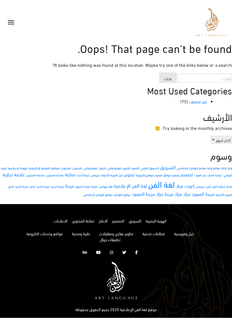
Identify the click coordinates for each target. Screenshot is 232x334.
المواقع (55, 168)
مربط (69, 185)
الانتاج (103, 221)
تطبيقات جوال (110, 239)
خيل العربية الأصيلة (112, 175)
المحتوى (77, 168)
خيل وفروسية (184, 233)
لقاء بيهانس (106, 186)
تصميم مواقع (171, 175)
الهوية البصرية (156, 221)
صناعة (70, 174)
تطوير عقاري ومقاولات (116, 233)
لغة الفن (161, 184)
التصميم (118, 221)
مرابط (94, 186)
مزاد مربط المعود (147, 193)
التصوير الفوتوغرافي (118, 168)
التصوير (135, 168)
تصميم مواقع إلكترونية (149, 175)
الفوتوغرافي (90, 168)
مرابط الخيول (82, 186)
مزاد (186, 193)
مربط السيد (57, 186)
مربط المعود (203, 193)
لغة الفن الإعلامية (130, 185)
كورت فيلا (185, 185)
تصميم (187, 174)
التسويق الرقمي (150, 168)
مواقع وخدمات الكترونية (44, 233)
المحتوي (66, 168)
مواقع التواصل (122, 194)
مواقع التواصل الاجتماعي (98, 194)
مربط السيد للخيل (39, 186)
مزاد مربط (173, 193)
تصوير (129, 174)
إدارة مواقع (219, 168)
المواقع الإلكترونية (39, 168)
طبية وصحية (81, 233)
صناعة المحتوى (55, 175)
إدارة (229, 168)
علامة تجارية (14, 174)
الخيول (102, 168)
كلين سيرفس (203, 186)
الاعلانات (60, 221)
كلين (214, 186)
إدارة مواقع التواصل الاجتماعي (194, 168)
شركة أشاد (83, 175)
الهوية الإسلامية (17, 168)
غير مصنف (198, 101)
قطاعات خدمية (153, 233)
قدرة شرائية (225, 186)
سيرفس (95, 175)
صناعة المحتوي (35, 175)
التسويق (168, 167)
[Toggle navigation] (11, 22)
